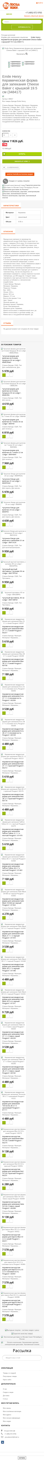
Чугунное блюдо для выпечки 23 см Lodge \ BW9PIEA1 (11, 481)
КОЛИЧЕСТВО (6, 131)
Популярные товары (10, 1376)
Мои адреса (7, 1415)
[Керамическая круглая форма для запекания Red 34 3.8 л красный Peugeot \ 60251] (13, 1164)
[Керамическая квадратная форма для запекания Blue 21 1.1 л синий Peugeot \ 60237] (13, 621)
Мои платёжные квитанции (12, 1411)
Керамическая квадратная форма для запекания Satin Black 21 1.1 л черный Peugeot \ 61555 (13, 934)
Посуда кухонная (8, 35)
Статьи (5, 1399)
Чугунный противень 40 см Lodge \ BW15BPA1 (13, 599)
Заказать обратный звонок (33, 16)
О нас (5, 1389)
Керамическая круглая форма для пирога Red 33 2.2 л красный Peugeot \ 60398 (12, 1303)
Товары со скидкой (9, 1373)
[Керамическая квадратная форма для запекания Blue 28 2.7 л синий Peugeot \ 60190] (13, 654)
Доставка (6, 1395)
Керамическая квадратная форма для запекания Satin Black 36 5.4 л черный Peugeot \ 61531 (13, 1000)
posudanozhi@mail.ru (12, 1437)
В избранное (13, 167)
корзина (22, 1458)
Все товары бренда (9, 101)
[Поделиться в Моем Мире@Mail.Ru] (6, 338)
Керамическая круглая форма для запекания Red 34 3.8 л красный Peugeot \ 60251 (13, 1172)
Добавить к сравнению (11, 375)
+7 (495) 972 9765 (33, 12)
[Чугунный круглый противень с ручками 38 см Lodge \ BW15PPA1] (13, 564)
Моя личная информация (11, 1418)
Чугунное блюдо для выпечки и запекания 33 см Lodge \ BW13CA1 (13, 540)
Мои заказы (7, 1408)
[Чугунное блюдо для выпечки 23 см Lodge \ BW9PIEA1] (13, 475)
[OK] (39, 1357)
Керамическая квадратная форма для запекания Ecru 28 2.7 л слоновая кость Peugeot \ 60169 (13, 732)
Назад (18, 58)
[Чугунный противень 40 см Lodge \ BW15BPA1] (13, 593)
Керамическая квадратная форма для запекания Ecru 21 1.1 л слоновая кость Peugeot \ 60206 (13, 697)
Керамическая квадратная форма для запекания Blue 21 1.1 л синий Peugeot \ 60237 (13, 629)
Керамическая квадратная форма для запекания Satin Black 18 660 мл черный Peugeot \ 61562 (13, 902)
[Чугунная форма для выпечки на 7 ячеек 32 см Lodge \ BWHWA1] (13, 445)
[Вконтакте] (2, 1442)
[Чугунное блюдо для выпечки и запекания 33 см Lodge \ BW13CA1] (13, 533)
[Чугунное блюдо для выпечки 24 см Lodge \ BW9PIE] (13, 503)
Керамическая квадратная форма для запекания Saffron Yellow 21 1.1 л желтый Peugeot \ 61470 (12, 832)
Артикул (5, 99)
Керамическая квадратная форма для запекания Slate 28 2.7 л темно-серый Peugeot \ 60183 (13, 1070)
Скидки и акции (8, 1392)
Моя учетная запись (10, 1403)
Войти (40, 3)
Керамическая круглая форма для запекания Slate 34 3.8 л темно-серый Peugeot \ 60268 (13, 1205)
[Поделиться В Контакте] (2, 338)
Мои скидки (7, 1421)
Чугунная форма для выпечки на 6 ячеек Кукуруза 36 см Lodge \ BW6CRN (11, 392)
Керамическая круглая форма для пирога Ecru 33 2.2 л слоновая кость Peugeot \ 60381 (12, 1270)
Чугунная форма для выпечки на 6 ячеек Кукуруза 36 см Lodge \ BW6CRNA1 (11, 359)
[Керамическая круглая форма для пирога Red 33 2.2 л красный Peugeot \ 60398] (13, 1295)
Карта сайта (7, 1379)
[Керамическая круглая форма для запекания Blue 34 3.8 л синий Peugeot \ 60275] (13, 1131)
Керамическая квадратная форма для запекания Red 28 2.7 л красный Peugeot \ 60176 (13, 797)
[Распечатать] (12, 338)
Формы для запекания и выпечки (14, 37)
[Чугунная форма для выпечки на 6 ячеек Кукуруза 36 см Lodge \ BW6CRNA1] (13, 351)
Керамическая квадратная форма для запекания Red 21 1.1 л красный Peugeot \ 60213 (13, 764)
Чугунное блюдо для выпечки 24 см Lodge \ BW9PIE (11, 509)
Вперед (25, 58)
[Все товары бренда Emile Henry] (22, 96)
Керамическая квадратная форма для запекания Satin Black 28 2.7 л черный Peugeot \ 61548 (13, 967)
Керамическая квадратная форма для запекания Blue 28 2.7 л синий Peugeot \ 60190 (13, 662)
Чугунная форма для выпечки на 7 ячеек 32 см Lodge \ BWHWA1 (12, 452)
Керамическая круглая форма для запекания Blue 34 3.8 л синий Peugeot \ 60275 (13, 1139)
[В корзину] (4, 375)
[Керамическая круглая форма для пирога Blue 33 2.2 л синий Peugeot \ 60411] (13, 1229)
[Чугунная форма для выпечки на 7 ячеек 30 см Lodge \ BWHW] (13, 415)
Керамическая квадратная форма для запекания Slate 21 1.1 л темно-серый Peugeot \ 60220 (13, 1035)
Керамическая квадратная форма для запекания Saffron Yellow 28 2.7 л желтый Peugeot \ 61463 (12, 867)
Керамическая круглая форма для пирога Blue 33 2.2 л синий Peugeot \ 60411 (12, 1238)
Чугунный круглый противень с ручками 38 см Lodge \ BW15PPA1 (13, 571)
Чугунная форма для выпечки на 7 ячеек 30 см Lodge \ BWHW (12, 421)
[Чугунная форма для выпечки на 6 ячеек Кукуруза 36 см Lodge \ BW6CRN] (13, 383)
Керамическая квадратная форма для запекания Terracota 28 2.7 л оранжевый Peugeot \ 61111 (12, 1105)
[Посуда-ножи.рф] (11, 6)
